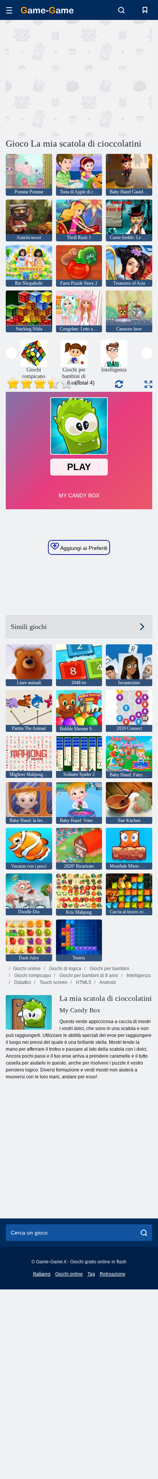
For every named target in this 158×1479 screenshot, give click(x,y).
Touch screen (52, 982)
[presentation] (11, 353)
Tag (91, 1274)
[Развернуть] (148, 384)
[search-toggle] (121, 10)
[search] (144, 1232)
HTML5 (83, 982)
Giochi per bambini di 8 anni (88, 975)
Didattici (22, 982)
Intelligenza (138, 975)
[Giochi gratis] (47, 10)
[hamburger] (9, 10)
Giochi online (27, 968)
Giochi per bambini (109, 968)
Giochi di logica (64, 968)
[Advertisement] (70, 78)
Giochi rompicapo (32, 975)
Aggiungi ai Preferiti (83, 548)
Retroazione (112, 1274)
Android (107, 982)
